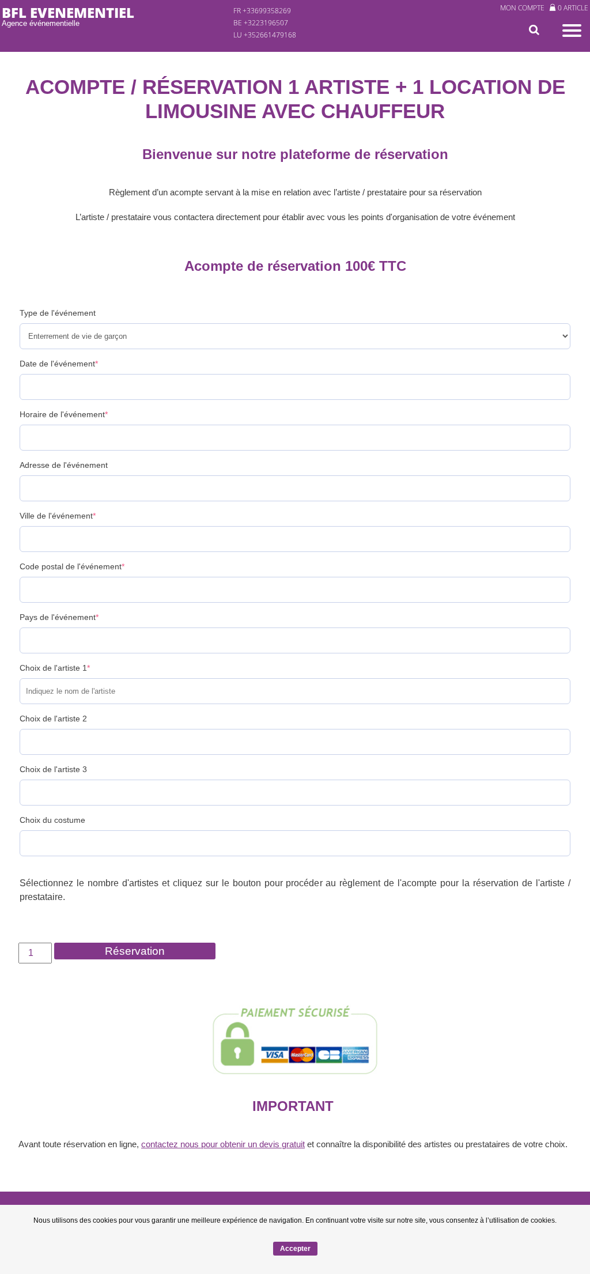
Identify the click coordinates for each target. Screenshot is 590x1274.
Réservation (135, 951)
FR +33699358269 (262, 11)
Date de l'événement (59, 363)
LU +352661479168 (264, 35)
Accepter (295, 1249)
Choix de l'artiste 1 (55, 667)
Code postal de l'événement (72, 566)
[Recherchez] (536, 30)
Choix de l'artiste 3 (53, 769)
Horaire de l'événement (64, 414)
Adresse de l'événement (64, 465)
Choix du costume (52, 820)
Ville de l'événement (58, 515)
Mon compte (522, 8)
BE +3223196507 (260, 23)
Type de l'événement (58, 312)
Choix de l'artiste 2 (53, 718)
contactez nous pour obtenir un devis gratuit (223, 1144)
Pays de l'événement (59, 617)
